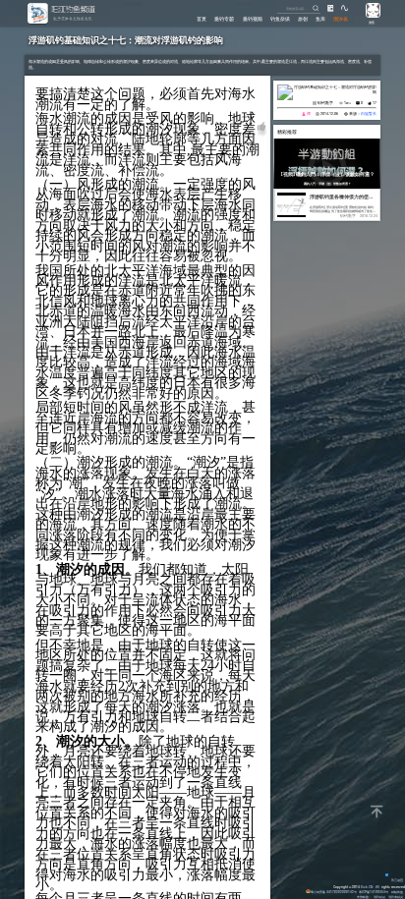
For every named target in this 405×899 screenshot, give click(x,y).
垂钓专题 (224, 18)
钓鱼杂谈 (280, 18)
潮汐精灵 (379, 896)
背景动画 (397, 879)
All (377, 886)
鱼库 (320, 18)
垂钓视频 (252, 18)
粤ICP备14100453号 (373, 891)
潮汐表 (340, 18)
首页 (201, 18)
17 (374, 102)
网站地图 (397, 891)
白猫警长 (368, 113)
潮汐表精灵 (395, 896)
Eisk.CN (367, 886)
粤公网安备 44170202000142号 (334, 891)
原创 (303, 18)
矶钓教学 (325, 102)
